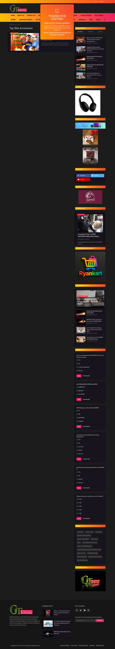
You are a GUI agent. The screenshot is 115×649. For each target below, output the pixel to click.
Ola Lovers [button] (99, 15)
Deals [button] (98, 19)
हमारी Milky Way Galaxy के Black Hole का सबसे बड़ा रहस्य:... (94, 320)
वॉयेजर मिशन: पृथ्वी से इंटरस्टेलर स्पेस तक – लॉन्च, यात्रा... (62, 632)
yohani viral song (81, 553)
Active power (80, 532)
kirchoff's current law (82, 560)
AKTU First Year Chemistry (95, 556)
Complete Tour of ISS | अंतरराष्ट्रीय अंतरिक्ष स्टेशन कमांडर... (89, 235)
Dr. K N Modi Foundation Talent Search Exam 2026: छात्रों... (94, 329)
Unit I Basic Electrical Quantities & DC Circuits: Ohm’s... (94, 75)
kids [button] (91, 19)
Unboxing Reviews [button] (25, 19)
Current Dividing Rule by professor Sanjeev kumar (89, 549)
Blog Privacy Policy (83, 645)
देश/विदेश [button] (13, 19)
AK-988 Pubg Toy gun (93, 553)
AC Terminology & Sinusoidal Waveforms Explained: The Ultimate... (62, 623)
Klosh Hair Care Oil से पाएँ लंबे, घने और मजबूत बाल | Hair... (95, 338)
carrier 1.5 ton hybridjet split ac (84, 546)
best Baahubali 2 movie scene (90, 542)
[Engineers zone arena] (90, 197)
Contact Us (31, 15)
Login (96, 1)
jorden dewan (94, 539)
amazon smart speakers (83, 539)
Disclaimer (92, 645)
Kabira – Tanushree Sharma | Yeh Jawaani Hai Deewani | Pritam (62, 612)
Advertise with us (100, 645)
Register (101, 1)
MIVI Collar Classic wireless (84, 535)
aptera (78, 542)
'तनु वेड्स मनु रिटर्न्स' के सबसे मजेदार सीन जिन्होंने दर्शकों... (95, 65)
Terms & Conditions (64, 645)
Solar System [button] (86, 15)
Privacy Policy (74, 645)
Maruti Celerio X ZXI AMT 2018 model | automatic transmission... (95, 39)
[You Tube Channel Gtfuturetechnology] (90, 581)
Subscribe (99, 620)
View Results (86, 376)
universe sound (89, 532)
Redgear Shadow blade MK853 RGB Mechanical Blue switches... (95, 48)
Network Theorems (81, 556)
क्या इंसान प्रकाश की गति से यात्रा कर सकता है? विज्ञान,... (94, 57)
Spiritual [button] (82, 19)
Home (13, 15)
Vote (79, 376)
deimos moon (98, 532)
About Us (20, 15)
